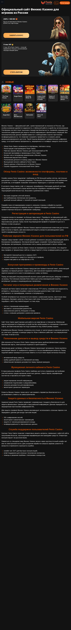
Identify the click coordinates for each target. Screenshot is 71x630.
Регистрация (64, 3)
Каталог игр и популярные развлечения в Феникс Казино (25, 155)
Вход (56, 3)
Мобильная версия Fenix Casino (15, 157)
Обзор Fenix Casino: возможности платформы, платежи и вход (27, 146)
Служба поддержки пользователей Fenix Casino (21, 166)
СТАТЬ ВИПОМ (16, 72)
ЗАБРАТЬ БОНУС (16, 35)
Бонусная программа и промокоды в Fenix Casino (22, 153)
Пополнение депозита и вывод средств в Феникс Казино (25, 160)
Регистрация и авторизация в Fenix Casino (20, 148)
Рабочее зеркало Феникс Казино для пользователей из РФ (26, 151)
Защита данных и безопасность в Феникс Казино (22, 164)
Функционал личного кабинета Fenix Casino (20, 162)
